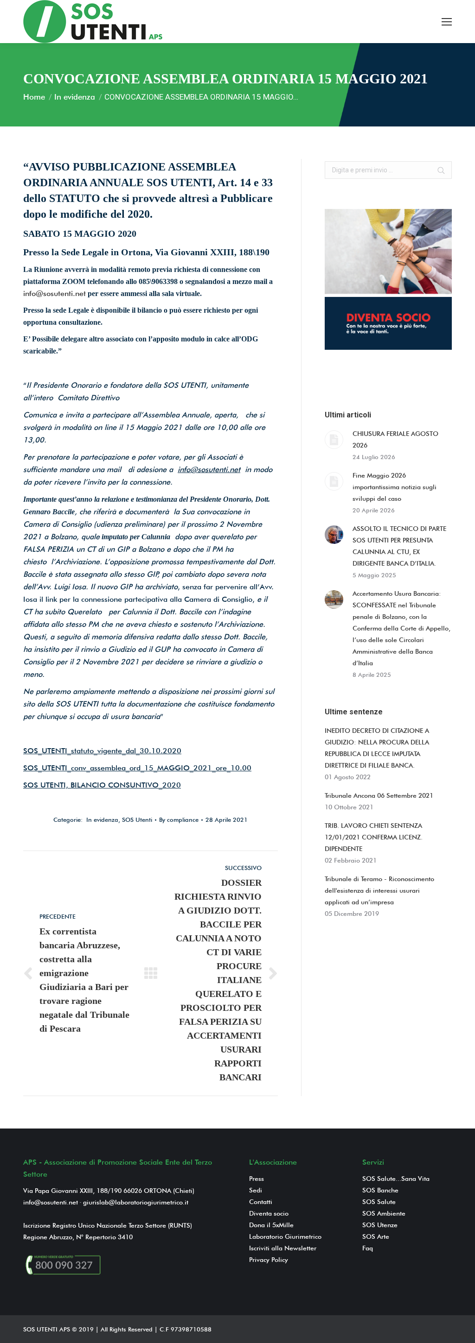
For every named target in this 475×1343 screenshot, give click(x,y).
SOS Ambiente (383, 1213)
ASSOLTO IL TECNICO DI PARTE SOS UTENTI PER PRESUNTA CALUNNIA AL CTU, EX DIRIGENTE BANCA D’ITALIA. (399, 546)
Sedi (255, 1190)
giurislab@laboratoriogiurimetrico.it (135, 1202)
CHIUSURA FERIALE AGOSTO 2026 (395, 439)
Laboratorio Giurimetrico (285, 1236)
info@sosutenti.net (54, 293)
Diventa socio (269, 1213)
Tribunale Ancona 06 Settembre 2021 (379, 795)
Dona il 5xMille (271, 1225)
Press (256, 1178)
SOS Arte (375, 1236)
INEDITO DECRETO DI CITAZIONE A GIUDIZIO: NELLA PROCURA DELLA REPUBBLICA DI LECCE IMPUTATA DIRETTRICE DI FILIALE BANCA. (377, 748)
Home (34, 96)
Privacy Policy (268, 1259)
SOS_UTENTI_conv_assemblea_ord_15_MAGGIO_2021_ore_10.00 (137, 767)
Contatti (260, 1201)
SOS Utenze (380, 1225)
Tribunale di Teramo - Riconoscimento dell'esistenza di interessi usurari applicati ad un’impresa (379, 890)
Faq (367, 1248)
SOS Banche (380, 1190)
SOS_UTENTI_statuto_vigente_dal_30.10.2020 (102, 750)
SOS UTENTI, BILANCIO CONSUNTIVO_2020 (102, 785)
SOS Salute (379, 1201)
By (179, 819)
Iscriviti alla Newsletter (282, 1248)
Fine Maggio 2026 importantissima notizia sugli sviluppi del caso (394, 487)
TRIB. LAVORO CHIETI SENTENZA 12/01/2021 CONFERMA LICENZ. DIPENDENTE (374, 837)
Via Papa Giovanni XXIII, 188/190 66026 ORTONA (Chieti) (108, 1190)
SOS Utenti (137, 819)
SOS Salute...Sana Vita (396, 1178)
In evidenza (74, 96)
